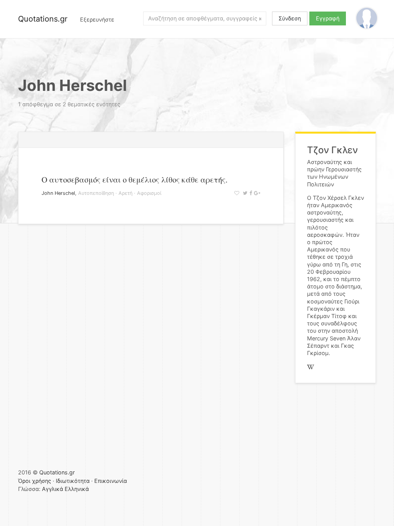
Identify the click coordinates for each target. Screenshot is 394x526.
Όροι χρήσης (34, 480)
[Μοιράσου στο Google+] (256, 193)
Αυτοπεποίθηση (96, 193)
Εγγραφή (327, 18)
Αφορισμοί (149, 193)
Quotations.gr (42, 18)
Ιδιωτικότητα (73, 480)
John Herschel (58, 193)
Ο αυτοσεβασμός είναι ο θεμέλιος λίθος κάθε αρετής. (134, 179)
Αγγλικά (52, 489)
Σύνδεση (290, 18)
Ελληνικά (77, 489)
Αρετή (125, 193)
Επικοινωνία (110, 480)
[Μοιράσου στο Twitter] (244, 193)
